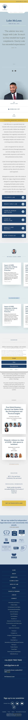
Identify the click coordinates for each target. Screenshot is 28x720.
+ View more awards (14, 527)
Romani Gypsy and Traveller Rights (14, 651)
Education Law (14, 618)
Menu (24, 7)
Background (14, 339)
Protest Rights (14, 649)
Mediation (14, 637)
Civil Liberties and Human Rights (14, 607)
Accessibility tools (21, 1)
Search (18, 7)
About (14, 573)
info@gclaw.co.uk (11, 665)
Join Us (14, 595)
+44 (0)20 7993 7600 (21, 7)
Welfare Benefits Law (14, 653)
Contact (14, 598)
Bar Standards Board (17, 713)
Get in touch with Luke (14, 503)
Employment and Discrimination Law (14, 621)
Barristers (14, 577)
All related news (14, 298)
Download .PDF (15, 109)
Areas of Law (14, 584)
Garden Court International (14, 627)
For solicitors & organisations (10, 120)
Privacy (16, 369)
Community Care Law (14, 611)
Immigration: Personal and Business (14, 635)
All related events (14, 464)
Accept (14, 358)
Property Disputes (14, 646)
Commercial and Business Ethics (14, 609)
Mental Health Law (14, 640)
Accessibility (4, 711)
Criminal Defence (14, 616)
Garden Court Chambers (5, 7)
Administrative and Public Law (14, 602)
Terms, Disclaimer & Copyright (21, 711)
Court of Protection (14, 614)
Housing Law (14, 630)
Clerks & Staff (14, 580)
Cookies (11, 369)
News (14, 587)
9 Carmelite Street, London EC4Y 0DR (13, 671)
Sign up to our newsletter (14, 698)
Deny (14, 362)
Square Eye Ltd (18, 715)
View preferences (14, 366)
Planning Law (14, 644)
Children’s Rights (14, 604)
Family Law (14, 625)
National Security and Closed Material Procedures (14, 642)
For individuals (21, 120)
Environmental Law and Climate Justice (14, 623)
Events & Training (14, 591)
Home (14, 570)
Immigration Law (14, 633)
